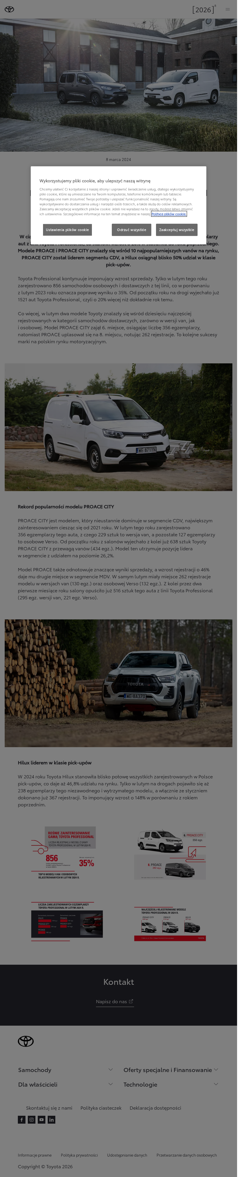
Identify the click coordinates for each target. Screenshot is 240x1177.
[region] (118, 206)
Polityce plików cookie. (169, 213)
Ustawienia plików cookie (67, 229)
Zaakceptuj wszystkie (176, 229)
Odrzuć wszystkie (131, 229)
